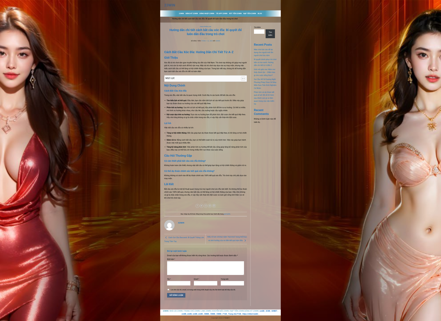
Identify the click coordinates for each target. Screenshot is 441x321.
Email (196, 279)
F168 (225, 314)
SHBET (274, 311)
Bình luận (171, 259)
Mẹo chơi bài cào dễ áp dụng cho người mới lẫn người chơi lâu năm (263, 52)
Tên (169, 279)
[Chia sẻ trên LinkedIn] (214, 206)
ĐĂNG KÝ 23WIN (192, 13)
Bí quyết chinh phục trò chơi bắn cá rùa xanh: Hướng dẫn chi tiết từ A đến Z (265, 62)
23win (169, 5)
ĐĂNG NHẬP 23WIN (206, 13)
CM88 (206, 314)
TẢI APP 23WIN (222, 13)
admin (218, 41)
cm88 (262, 311)
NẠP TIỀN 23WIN (249, 13)
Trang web (224, 279)
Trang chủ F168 (234, 314)
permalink (227, 214)
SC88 (268, 311)
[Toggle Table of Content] (242, 79)
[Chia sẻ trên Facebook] (197, 206)
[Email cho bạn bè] (206, 206)
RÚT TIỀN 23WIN (235, 13)
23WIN (167, 19)
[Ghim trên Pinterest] (210, 206)
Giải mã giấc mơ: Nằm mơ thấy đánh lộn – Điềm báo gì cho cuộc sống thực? (264, 72)
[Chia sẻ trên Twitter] (201, 206)
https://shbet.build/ (250, 314)
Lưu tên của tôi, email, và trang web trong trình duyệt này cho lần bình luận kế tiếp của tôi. (203, 290)
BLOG (260, 13)
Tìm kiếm (257, 27)
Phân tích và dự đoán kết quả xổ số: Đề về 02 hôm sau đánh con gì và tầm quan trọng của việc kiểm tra (264, 98)
